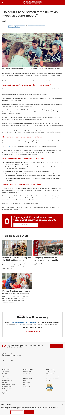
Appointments (5, 371)
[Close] (62, 404)
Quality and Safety (27, 387)
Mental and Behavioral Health (36, 25)
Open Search (62, 2)
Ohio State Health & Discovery (23, 322)
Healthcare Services (7, 380)
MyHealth (4, 393)
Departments (26, 376)
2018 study (8, 146)
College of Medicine (51, 374)
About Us (4, 391)
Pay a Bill (4, 374)
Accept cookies (29, 412)
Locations (4, 382)
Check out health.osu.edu (32, 332)
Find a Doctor (5, 378)
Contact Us (26, 389)
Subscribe (56, 346)
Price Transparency (7, 386)
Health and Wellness (19, 25)
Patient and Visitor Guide (8, 384)
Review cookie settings (16, 412)
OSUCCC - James (50, 371)
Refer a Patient (27, 371)
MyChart (4, 376)
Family (9, 25)
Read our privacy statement (38, 408)
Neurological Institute (14, 27)
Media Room (26, 382)
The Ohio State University (52, 376)
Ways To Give (26, 384)
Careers (25, 380)
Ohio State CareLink (28, 374)
